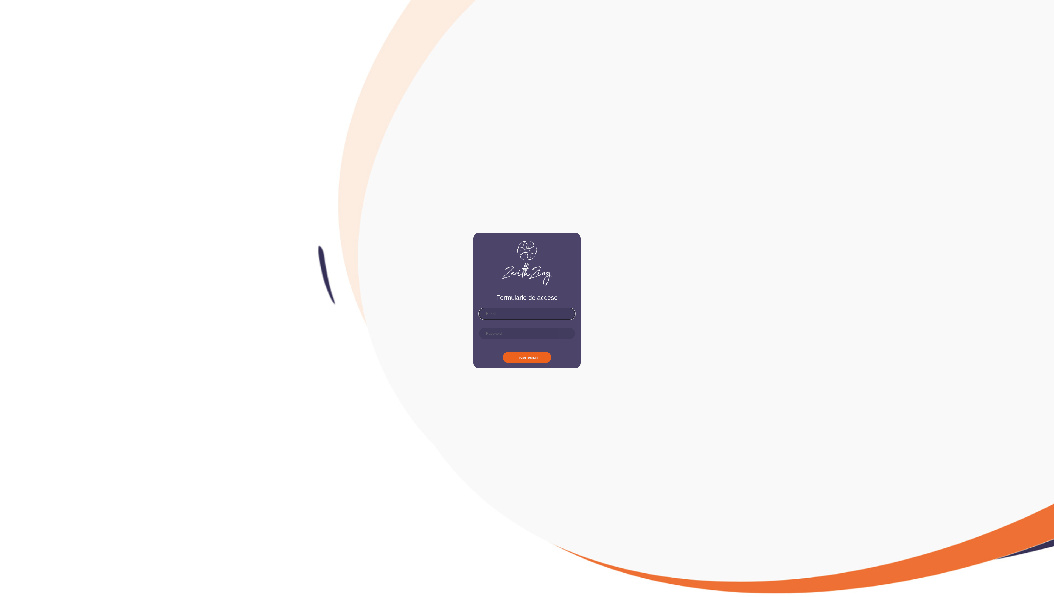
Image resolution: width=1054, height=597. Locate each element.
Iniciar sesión (527, 357)
